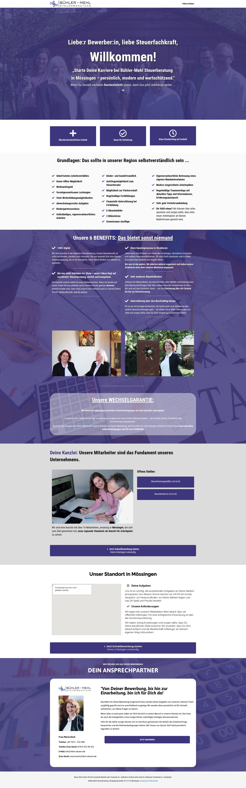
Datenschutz (153, 781)
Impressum (145, 781)
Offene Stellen (188, 4)
